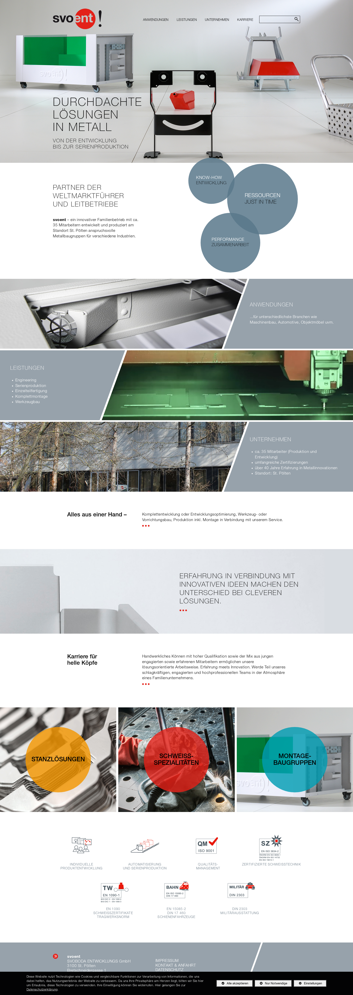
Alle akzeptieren (232, 983)
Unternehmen (217, 20)
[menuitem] (156, 20)
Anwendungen (156, 20)
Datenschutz (169, 970)
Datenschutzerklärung (42, 989)
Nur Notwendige (271, 984)
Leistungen (187, 20)
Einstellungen (308, 984)
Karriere (245, 20)
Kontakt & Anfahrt (175, 966)
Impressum (167, 961)
